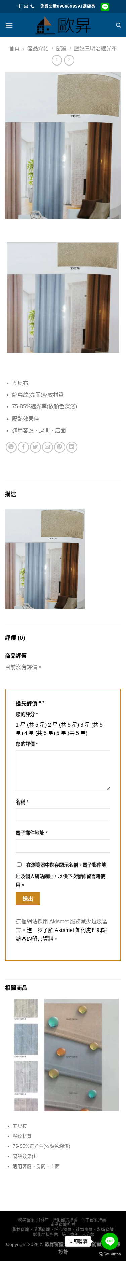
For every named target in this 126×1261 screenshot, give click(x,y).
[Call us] (32, 6)
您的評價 (27, 744)
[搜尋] (118, 25)
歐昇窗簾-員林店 (33, 1220)
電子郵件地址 (31, 833)
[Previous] (11, 225)
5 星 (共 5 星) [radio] (71, 733)
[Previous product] (69, 60)
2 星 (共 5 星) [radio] (63, 725)
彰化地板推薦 (45, 1234)
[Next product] (57, 60)
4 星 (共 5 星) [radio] (39, 733)
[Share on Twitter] (35, 447)
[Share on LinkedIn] (71, 447)
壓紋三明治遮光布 (95, 48)
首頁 (14, 48)
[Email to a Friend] (47, 447)
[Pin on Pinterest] (59, 447)
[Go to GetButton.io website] (110, 1254)
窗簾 (61, 48)
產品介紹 (38, 48)
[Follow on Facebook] (19, 6)
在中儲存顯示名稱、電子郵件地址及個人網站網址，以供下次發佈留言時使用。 (61, 875)
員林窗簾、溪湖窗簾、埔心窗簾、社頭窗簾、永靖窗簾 (63, 1229)
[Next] (30, 225)
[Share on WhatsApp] (11, 447)
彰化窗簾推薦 (65, 1220)
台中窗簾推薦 (94, 1220)
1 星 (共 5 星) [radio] (31, 725)
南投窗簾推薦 (63, 1224)
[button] (9, 25)
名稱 (22, 802)
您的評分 (27, 714)
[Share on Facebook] (23, 447)
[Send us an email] (26, 6)
